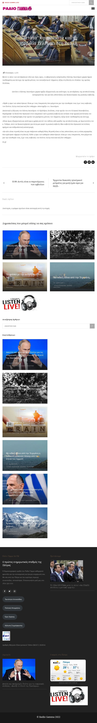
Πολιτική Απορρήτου (12, 608)
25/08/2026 (13, 363)
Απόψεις (22, 285)
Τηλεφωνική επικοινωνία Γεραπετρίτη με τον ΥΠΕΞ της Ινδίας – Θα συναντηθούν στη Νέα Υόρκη (24, 492)
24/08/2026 (13, 500)
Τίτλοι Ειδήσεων (12, 253)
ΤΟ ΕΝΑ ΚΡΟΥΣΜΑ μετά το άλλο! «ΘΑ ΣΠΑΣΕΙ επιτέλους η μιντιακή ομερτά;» (69, 586)
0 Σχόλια (41, 251)
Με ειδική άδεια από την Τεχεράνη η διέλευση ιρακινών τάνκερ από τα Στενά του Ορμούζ (23, 456)
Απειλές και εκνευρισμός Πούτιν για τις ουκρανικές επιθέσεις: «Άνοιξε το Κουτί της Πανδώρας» (24, 355)
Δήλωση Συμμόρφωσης (13, 625)
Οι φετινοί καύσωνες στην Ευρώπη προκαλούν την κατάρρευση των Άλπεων (22, 523)
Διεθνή (22, 253)
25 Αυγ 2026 (12, 251)
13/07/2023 (57, 592)
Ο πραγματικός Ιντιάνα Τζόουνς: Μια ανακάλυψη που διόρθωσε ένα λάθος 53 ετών (23, 389)
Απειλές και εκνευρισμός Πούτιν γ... (24, 245)
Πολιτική (9, 255)
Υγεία (55, 255)
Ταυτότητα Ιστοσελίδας (13, 599)
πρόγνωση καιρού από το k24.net (68, 682)
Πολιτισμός (71, 253)
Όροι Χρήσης (10, 617)
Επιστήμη (24, 534)
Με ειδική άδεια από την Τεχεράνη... (72, 277)
